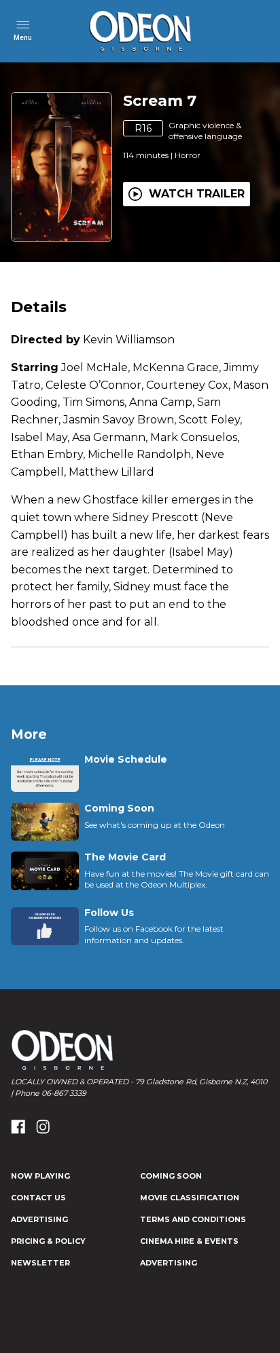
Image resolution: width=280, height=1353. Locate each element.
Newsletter (40, 1263)
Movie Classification (189, 1197)
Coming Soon (171, 1176)
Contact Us (38, 1197)
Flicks (154, 1313)
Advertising (39, 1219)
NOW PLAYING (40, 1176)
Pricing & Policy (48, 1241)
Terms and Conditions (193, 1219)
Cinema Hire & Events (189, 1241)
